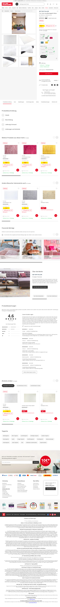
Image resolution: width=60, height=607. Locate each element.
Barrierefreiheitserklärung (31, 514)
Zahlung (4, 486)
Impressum (8, 514)
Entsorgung (4, 491)
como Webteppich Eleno (44, 390)
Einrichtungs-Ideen (30, 101)
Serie (15, 101)
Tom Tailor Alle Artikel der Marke (40, 287)
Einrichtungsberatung (21, 486)
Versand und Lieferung (6, 484)
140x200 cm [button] (51, 52)
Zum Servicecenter (50, 488)
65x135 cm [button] (43, 49)
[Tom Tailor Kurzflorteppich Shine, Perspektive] (27, 40)
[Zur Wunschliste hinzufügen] (57, 11)
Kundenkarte (35, 487)
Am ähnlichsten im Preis (22, 385)
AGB (12, 514)
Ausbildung (35, 486)
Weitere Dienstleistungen (22, 490)
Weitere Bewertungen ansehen (30, 372)
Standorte (19, 483)
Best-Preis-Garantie (21, 487)
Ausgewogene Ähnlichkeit (8, 385)
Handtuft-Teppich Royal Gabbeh (27, 390)
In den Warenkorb (48, 73)
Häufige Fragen (5, 493)
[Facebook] (52, 85)
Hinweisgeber (22, 514)
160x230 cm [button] (43, 52)
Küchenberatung (20, 484)
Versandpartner (49, 69)
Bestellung (4, 483)
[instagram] (52, 514)
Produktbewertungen (45, 101)
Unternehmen (36, 483)
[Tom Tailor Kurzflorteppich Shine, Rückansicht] (27, 51)
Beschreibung (9, 120)
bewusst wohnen (36, 488)
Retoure (3, 487)
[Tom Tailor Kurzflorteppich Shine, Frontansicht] (10, 40)
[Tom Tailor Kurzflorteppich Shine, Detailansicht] (10, 51)
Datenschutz (16, 514)
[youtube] (55, 514)
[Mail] (57, 85)
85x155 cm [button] (50, 49)
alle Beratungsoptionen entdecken (48, 95)
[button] (46, 38)
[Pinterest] (54, 85)
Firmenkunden (5, 497)
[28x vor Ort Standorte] (47, 4)
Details (7, 115)
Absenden (36, 462)
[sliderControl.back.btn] (54, 137)
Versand (45, 30)
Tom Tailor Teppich (6, 141)
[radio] (11, 327)
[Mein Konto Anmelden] (50, 4)
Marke (37, 101)
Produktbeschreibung (7, 101)
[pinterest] (50, 514)
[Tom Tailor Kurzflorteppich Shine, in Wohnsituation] (19, 23)
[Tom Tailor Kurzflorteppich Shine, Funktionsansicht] (10, 62)
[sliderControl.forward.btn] (57, 137)
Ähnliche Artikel (55, 101)
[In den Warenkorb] (17, 170)
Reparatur (4, 490)
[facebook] (48, 514)
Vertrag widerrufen (6, 488)
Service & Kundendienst (7, 495)
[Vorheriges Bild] (54, 234)
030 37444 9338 (47, 91)
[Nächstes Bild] (57, 234)
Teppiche (5, 431)
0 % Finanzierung (5, 494)
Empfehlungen (21, 101)
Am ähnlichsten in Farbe (35, 385)
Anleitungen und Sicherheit (12, 129)
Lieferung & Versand (10, 124)
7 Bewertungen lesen (52, 18)
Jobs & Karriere (36, 484)
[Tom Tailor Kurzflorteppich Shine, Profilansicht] (27, 62)
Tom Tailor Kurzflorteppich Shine (27, 141)
